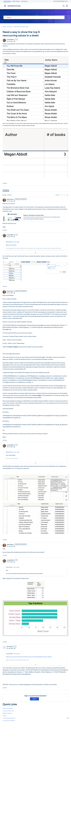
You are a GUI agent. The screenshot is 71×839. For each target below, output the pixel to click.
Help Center (16, 1)
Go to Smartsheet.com (61, 1)
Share (5, 183)
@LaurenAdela (10, 204)
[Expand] (35, 253)
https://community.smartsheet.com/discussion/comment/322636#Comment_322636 (29, 657)
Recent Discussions (8, 708)
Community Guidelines (9, 720)
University (24, 1)
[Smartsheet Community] (14, 6)
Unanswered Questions (35, 718)
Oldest (9, 195)
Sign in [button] (34, 699)
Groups (5, 716)
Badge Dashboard (7, 713)
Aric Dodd (9, 646)
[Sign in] (66, 5)
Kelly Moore (10, 199)
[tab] (6, 190)
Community (7, 1)
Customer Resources (8, 711)
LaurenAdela (10, 39)
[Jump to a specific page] (67, 195)
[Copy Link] (14, 41)
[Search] (63, 5)
